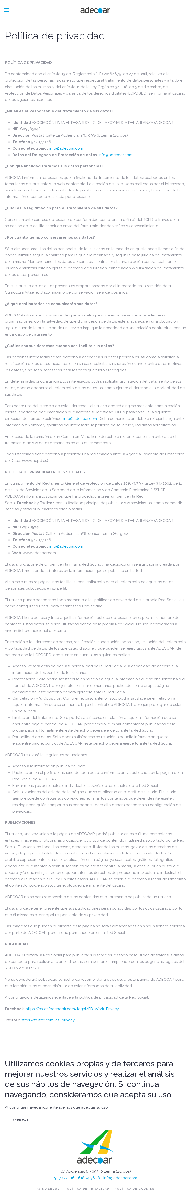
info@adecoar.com (66, 148)
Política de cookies (134, 1188)
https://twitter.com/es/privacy (48, 1020)
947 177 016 (64, 1178)
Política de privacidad (87, 1188)
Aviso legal (48, 1188)
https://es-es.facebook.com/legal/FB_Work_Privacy (72, 1009)
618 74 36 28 (89, 1178)
